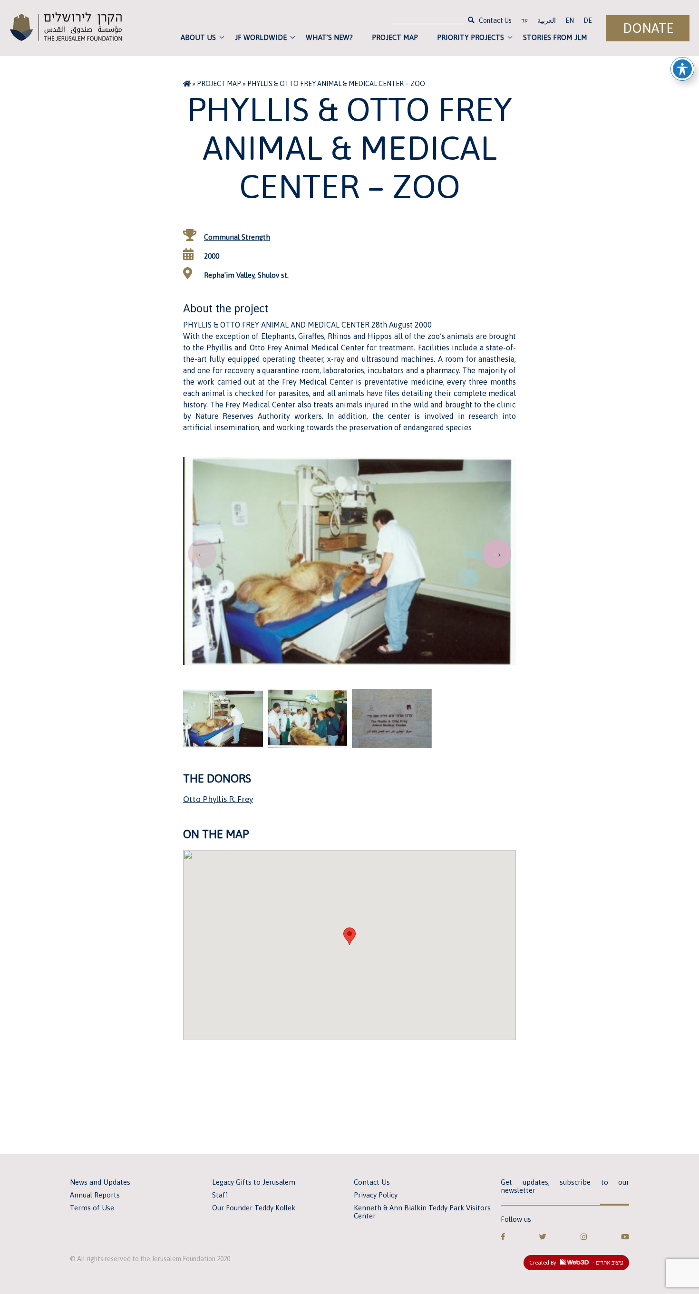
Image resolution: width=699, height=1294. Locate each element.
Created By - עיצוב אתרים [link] (576, 1262)
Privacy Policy (376, 1195)
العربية (546, 20)
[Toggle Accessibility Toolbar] (682, 69)
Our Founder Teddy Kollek (253, 1208)
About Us (198, 37)
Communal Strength (237, 237)
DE (587, 20)
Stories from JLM (555, 37)
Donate (648, 28)
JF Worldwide (261, 37)
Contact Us (495, 20)
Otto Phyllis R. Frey (218, 799)
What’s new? (329, 37)
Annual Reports (95, 1195)
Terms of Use (92, 1208)
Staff (219, 1195)
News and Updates (100, 1182)
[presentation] (202, 554)
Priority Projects (470, 37)
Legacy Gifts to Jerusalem (253, 1182)
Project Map (395, 37)
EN (569, 20)
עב (524, 21)
